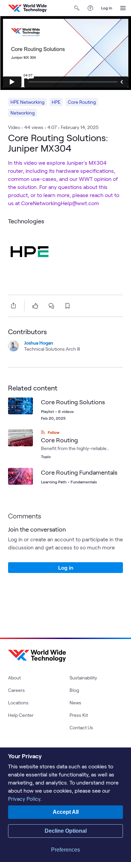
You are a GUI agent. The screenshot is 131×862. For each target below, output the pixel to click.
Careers (16, 690)
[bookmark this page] (67, 306)
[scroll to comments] (51, 305)
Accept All (66, 812)
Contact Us (81, 727)
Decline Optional (66, 831)
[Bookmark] (26, 404)
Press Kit (79, 715)
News (75, 702)
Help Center (21, 715)
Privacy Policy (24, 798)
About (14, 677)
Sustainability (83, 677)
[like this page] (35, 306)
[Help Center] (90, 8)
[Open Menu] (123, 8)
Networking (22, 113)
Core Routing (82, 102)
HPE (56, 102)
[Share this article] (12, 305)
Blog (74, 690)
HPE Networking (27, 102)
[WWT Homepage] (27, 8)
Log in (106, 7)
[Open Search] (77, 8)
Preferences (65, 850)
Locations (18, 702)
